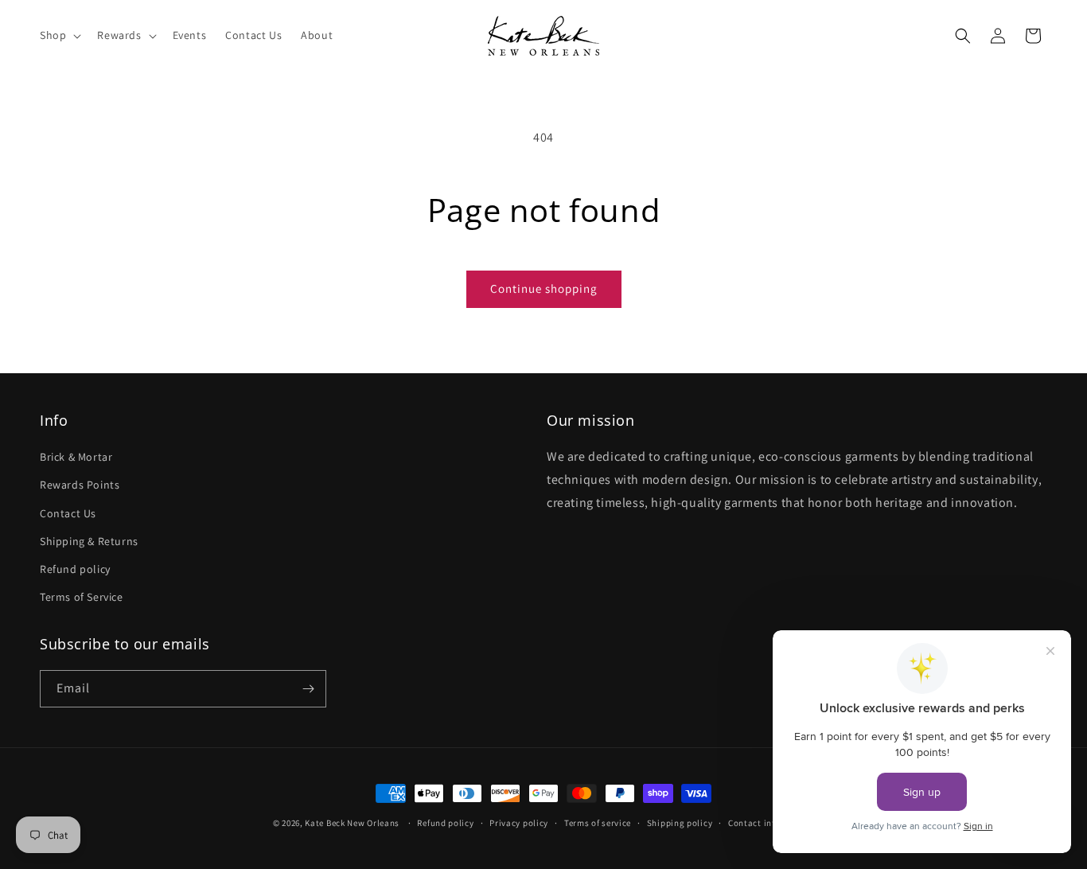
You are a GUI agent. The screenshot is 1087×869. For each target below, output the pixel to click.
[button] (59, 35)
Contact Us (68, 513)
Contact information (771, 822)
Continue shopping (544, 288)
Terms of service (597, 822)
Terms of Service (81, 597)
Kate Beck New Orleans (352, 822)
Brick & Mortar (76, 457)
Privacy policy (518, 822)
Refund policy (75, 569)
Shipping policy (680, 822)
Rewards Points (79, 484)
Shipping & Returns (89, 541)
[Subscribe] (307, 688)
